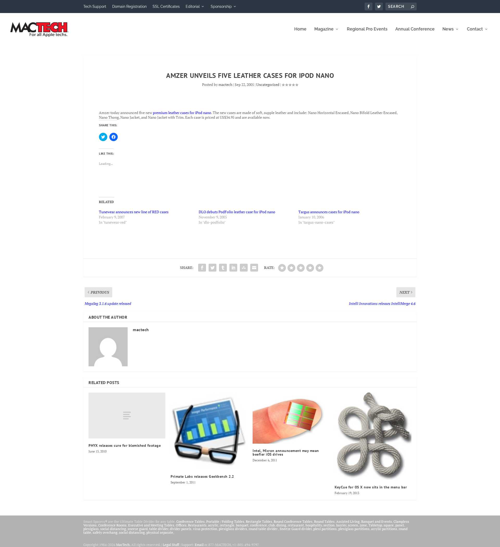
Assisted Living (348, 521)
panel (399, 525)
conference (258, 525)
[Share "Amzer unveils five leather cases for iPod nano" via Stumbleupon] (244, 267)
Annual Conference (415, 29)
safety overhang (105, 532)
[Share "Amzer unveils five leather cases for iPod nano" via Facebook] (202, 267)
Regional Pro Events (367, 29)
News (448, 29)
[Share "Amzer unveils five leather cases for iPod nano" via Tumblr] (223, 267)
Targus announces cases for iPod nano (328, 211)
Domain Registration (129, 6)
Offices (181, 525)
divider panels (180, 528)
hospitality (313, 525)
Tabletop (375, 525)
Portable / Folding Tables (225, 521)
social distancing (113, 528)
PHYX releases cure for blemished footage (125, 445)
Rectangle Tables (259, 521)
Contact (475, 29)
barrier (341, 525)
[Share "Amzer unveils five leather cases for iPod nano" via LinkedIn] (233, 267)
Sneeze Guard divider (296, 528)
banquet (242, 525)
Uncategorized (267, 84)
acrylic (213, 525)
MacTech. (123, 544)
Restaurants (197, 525)
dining (281, 525)
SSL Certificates (166, 6)
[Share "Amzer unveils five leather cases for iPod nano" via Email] (254, 267)
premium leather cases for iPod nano (182, 112)
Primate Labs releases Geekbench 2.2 (202, 476)
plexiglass (91, 528)
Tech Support (94, 6)
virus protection (205, 528)
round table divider (263, 528)
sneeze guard (138, 528)
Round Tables (324, 521)
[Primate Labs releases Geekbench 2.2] (209, 431)
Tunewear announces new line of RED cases (133, 211)
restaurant (296, 525)
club (271, 525)
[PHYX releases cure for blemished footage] (127, 416)
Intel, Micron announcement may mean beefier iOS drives (286, 452)
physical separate (159, 532)
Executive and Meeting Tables (151, 525)
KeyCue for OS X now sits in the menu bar (371, 487)
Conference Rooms (112, 525)
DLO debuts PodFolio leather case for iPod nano (237, 211)
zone (363, 525)
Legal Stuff (171, 544)
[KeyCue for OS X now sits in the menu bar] (373, 436)
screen (353, 525)
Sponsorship (221, 6)
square (389, 525)
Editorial (193, 6)
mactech (225, 84)
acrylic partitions (384, 528)
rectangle (227, 525)
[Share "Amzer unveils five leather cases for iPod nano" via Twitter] (212, 267)
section (329, 525)
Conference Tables (190, 521)
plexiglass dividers (233, 528)
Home (300, 29)
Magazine (324, 29)
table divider (158, 528)
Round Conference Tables (293, 521)
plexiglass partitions (354, 528)
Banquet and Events (376, 521)
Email (199, 544)
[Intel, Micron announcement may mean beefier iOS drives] (291, 418)
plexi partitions (325, 528)
